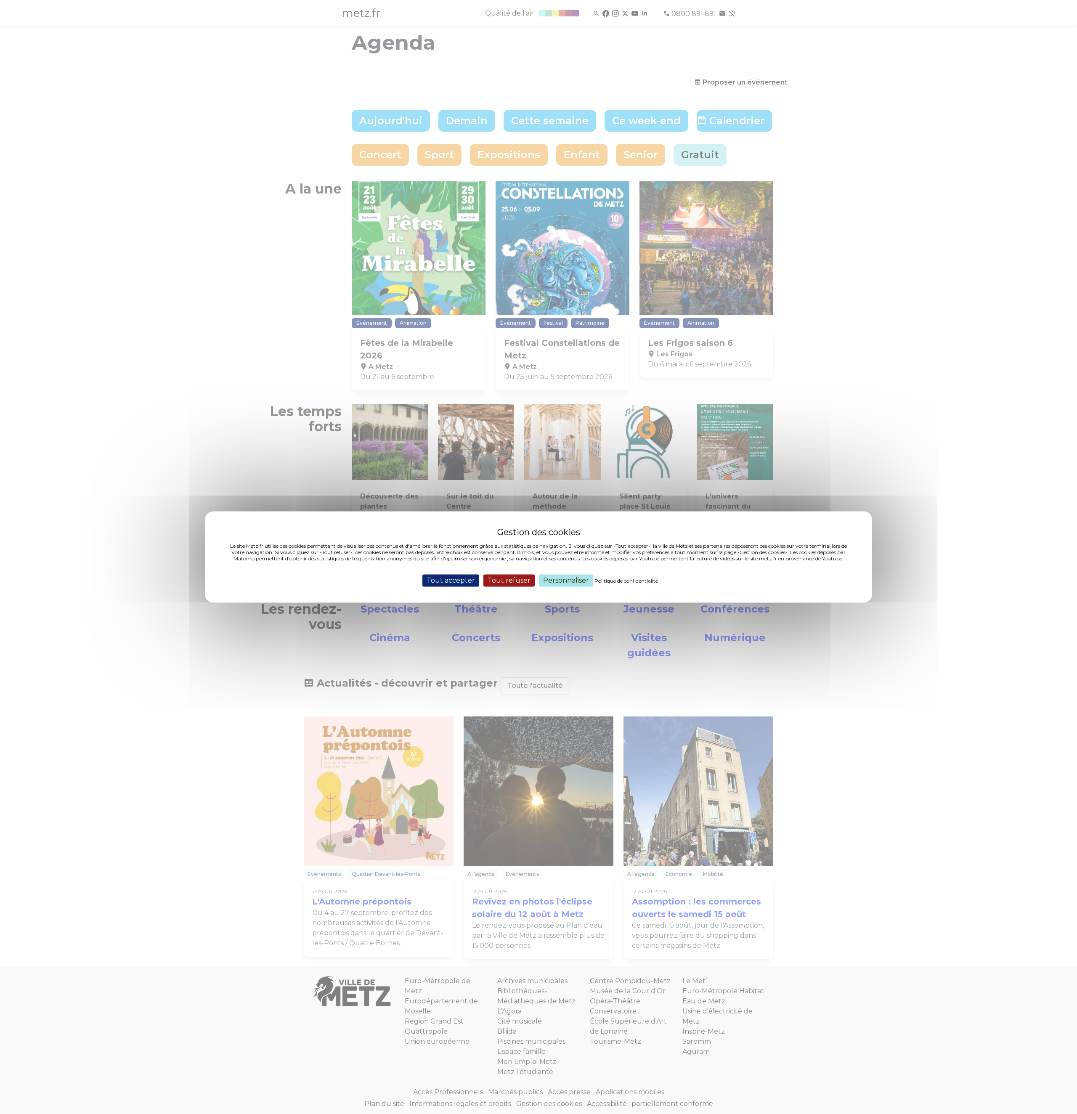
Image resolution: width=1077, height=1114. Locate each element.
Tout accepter (451, 580)
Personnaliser (566, 580)
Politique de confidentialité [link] (626, 581)
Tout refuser (509, 580)
